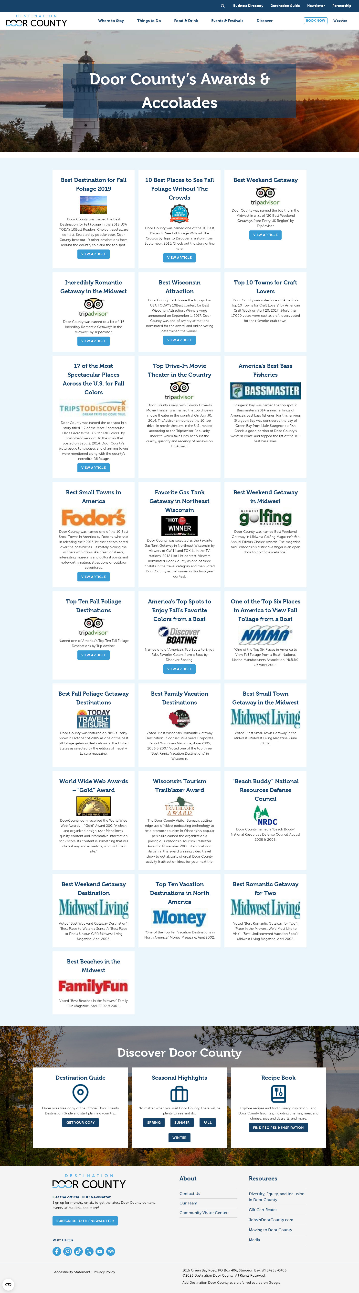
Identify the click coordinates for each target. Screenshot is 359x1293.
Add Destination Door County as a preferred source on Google (231, 1283)
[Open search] (223, 6)
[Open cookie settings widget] (8, 1285)
